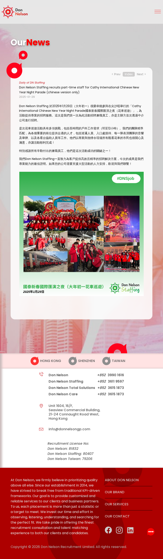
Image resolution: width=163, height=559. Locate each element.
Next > (141, 74)
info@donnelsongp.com (69, 429)
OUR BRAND (114, 492)
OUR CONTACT (117, 516)
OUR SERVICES (116, 504)
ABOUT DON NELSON (122, 480)
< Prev (116, 74)
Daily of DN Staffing (32, 82)
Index (129, 74)
